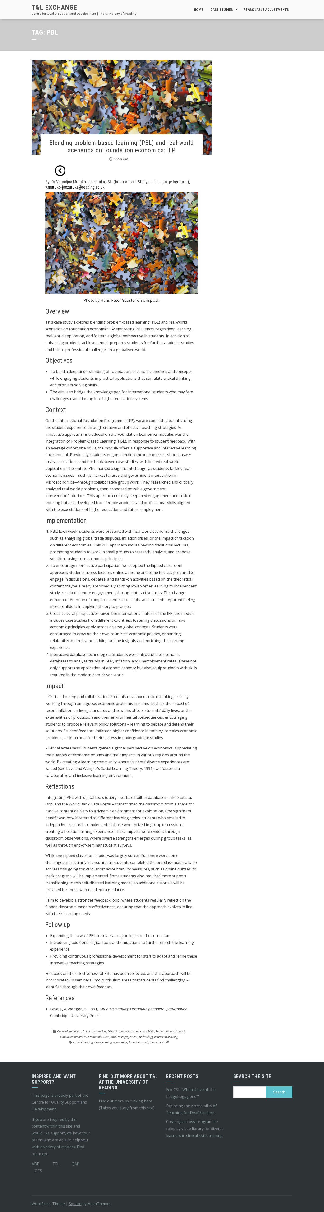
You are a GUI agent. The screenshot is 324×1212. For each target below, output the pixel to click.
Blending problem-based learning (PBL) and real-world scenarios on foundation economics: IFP (121, 146)
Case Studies (221, 10)
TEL (55, 1163)
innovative (156, 1042)
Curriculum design (69, 1031)
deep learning (103, 1042)
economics (120, 1042)
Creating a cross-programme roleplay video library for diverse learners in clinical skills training (195, 1128)
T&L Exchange (54, 7)
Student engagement (124, 1037)
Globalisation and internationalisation (84, 1037)
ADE (35, 1163)
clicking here (141, 1101)
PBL (166, 1042)
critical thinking (83, 1042)
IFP (146, 1042)
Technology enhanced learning (158, 1037)
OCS (38, 1170)
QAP (75, 1163)
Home (198, 10)
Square (75, 1203)
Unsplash (151, 300)
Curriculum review (94, 1031)
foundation (136, 1042)
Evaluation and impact (170, 1031)
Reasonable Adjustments (266, 10)
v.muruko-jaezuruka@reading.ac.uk (75, 187)
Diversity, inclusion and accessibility (131, 1031)
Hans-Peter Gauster (118, 300)
